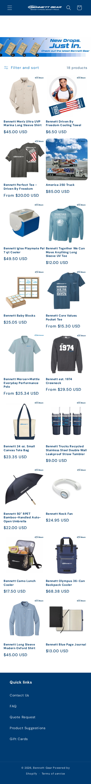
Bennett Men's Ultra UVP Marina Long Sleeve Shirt (22, 123)
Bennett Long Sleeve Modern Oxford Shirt (19, 646)
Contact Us (19, 695)
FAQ (13, 706)
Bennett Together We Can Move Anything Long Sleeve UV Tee (65, 252)
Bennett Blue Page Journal (66, 644)
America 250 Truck (60, 185)
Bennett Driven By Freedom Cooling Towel (64, 123)
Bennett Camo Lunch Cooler (20, 583)
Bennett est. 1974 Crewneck (59, 381)
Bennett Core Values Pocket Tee (61, 317)
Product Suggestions (27, 728)
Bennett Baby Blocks (19, 316)
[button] (9, 7)
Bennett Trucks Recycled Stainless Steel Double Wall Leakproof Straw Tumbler (66, 450)
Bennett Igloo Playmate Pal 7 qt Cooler (24, 250)
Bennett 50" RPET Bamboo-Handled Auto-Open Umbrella (22, 517)
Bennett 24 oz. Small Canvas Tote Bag (19, 448)
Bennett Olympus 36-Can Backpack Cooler (65, 583)
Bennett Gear (42, 767)
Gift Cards (19, 739)
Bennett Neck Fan (59, 514)
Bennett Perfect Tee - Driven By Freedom (20, 187)
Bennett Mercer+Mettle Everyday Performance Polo (22, 383)
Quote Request (23, 717)
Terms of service (53, 773)
